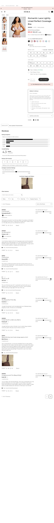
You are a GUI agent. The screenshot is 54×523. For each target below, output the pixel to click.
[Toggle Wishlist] (24, 18)
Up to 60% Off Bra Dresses (27, 7)
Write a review (40, 27)
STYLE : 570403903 (33, 93)
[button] (52, 11)
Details (39, 32)
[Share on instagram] (35, 120)
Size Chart (45, 49)
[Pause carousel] (53, 8)
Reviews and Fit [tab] (5, 125)
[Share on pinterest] (37, 120)
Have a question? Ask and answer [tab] (15, 125)
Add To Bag (43, 79)
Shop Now (25, 8)
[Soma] (27, 11)
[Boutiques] (5, 11)
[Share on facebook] (33, 120)
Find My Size (50, 49)
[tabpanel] (27, 263)
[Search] (49, 11)
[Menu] (2, 11)
